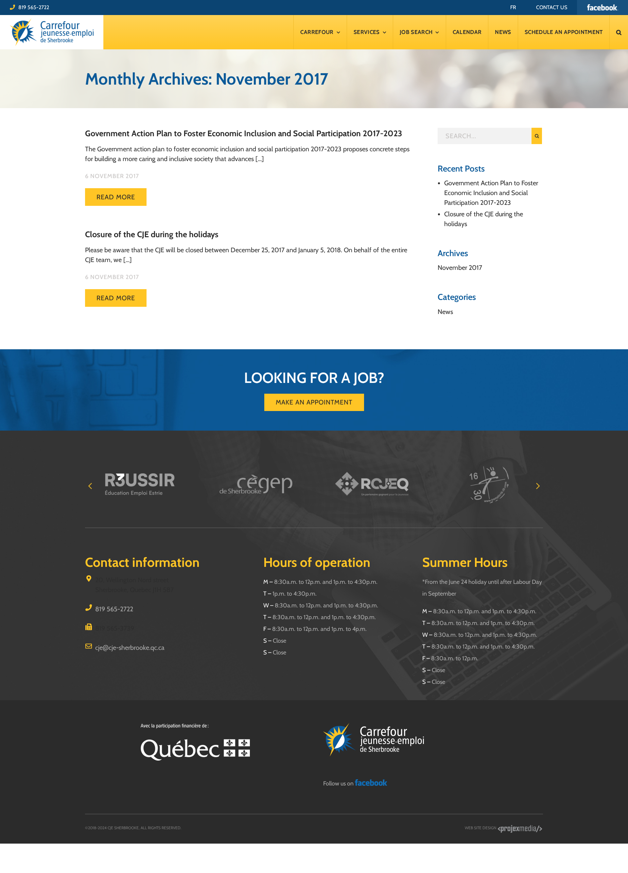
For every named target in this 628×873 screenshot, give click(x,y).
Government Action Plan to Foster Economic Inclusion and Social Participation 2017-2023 (243, 133)
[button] (619, 32)
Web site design (481, 827)
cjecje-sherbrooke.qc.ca (130, 647)
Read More (115, 197)
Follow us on (339, 783)
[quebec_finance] (195, 726)
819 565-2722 (33, 7)
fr (513, 7)
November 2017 (460, 268)
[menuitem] (513, 7)
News (445, 312)
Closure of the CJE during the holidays (151, 234)
